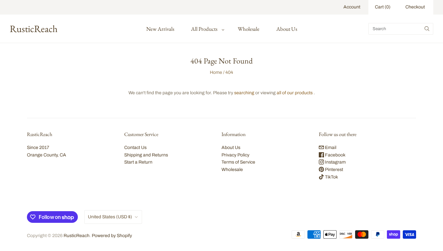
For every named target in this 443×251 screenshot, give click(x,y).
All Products (204, 28)
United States (110, 216)
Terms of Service (238, 162)
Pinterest (333, 169)
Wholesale (248, 28)
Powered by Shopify (112, 235)
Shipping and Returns (146, 155)
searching (244, 92)
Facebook (334, 155)
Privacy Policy (235, 155)
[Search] (427, 29)
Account (351, 7)
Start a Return (138, 162)
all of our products (295, 92)
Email (330, 147)
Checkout (415, 7)
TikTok (331, 177)
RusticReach (77, 235)
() (382, 7)
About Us (286, 28)
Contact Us (135, 147)
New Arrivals (160, 28)
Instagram (335, 162)
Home (216, 72)
